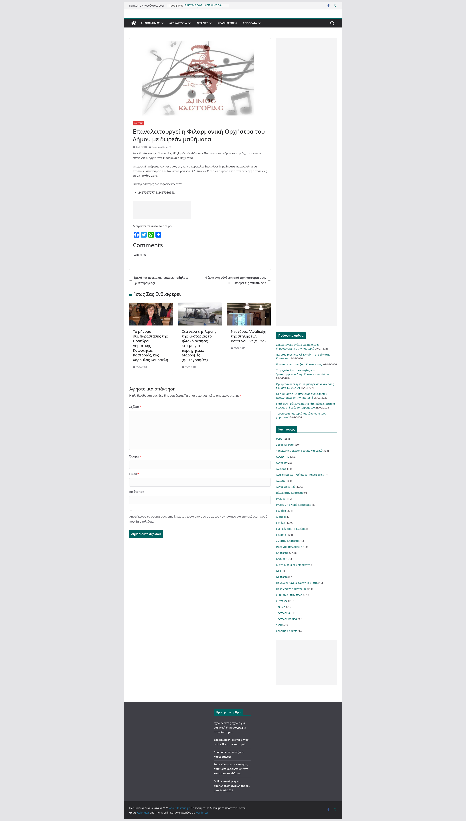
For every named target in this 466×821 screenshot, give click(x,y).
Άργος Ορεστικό (285, 486)
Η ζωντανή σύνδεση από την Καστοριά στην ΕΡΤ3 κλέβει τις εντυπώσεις (235, 280)
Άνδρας (280, 480)
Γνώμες (280, 498)
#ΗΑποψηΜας (150, 23)
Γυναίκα (281, 510)
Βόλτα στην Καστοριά (289, 492)
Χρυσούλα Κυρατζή (161, 147)
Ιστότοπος (136, 492)
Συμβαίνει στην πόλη (289, 595)
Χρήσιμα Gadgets (286, 631)
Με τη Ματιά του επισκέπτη (293, 565)
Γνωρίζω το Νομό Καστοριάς (293, 504)
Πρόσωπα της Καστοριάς (291, 589)
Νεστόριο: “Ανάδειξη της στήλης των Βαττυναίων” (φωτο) (248, 336)
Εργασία (281, 534)
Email (134, 474)
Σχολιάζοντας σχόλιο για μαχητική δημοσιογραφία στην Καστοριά (230, 727)
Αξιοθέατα (250, 23)
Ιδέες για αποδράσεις (289, 546)
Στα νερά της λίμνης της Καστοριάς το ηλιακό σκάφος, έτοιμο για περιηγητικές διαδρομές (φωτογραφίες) (199, 345)
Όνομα (135, 456)
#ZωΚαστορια (178, 23)
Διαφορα (281, 516)
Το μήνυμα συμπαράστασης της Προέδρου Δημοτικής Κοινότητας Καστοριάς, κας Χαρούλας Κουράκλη (150, 345)
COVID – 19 (282, 456)
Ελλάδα (280, 522)
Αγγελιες (202, 23)
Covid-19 (281, 462)
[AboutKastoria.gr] (133, 23)
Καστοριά (138, 123)
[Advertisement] (162, 210)
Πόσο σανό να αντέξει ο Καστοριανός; (299, 364)
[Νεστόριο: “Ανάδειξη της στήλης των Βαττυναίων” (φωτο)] (249, 305)
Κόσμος (280, 559)
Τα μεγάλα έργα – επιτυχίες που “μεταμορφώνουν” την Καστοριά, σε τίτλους (231, 769)
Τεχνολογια (283, 613)
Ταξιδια (280, 607)
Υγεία (279, 625)
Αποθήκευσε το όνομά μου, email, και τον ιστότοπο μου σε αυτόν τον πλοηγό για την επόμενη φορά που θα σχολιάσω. (198, 519)
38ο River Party (285, 444)
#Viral (279, 438)
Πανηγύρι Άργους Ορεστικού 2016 (297, 583)
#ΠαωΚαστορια (227, 23)
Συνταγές (281, 601)
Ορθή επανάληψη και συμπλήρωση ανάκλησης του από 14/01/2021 (232, 785)
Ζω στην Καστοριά (287, 540)
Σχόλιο (135, 407)
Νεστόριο (282, 577)
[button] (162, 23)
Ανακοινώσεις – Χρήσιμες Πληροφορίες (300, 474)
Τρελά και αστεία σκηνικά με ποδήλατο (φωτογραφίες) (161, 280)
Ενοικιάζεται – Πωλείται (291, 528)
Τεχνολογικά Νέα (286, 619)
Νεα (278, 571)
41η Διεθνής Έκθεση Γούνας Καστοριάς (300, 450)
